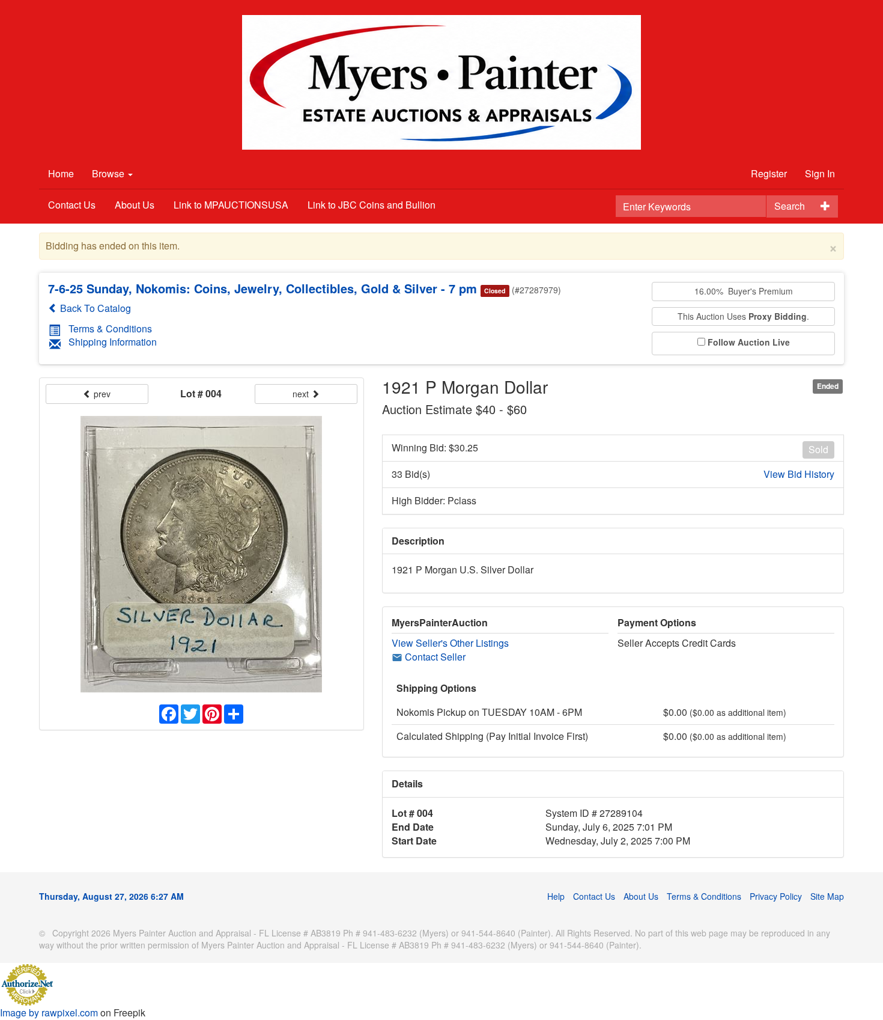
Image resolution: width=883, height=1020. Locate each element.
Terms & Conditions (110, 328)
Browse (109, 173)
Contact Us (72, 205)
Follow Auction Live (749, 342)
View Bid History (798, 474)
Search (789, 206)
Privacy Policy (776, 896)
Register (769, 173)
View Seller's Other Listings (450, 643)
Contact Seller (434, 657)
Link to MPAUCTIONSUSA (231, 205)
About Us (134, 205)
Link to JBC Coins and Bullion (371, 205)
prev (101, 394)
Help (556, 896)
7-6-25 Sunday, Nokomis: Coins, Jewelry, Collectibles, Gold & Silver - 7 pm (262, 288)
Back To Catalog (94, 308)
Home (61, 173)
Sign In (820, 173)
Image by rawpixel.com (49, 1012)
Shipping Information (112, 342)
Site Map (827, 896)
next (302, 394)
